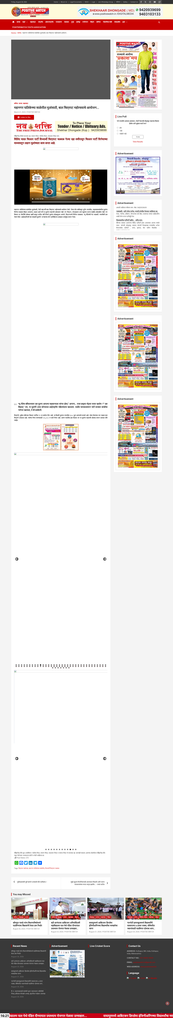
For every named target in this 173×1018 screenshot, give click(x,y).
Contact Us (134, 2)
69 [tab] (52, 667)
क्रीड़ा (78, 22)
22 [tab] (73, 665)
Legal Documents (76, 2)
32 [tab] (100, 665)
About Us (64, 2)
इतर (124, 22)
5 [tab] (27, 665)
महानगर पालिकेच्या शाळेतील (36, 868)
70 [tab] (55, 667)
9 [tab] (37, 665)
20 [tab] (67, 665)
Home (56, 2)
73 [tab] (63, 667)
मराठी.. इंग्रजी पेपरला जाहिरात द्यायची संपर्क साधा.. (134, 214)
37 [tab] (21, 666)
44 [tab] (40, 666)
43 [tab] (37, 666)
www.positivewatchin (148, 967)
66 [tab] (100, 666)
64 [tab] (94, 666)
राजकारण (59, 22)
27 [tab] (86, 665)
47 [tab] (48, 666)
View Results (138, 142)
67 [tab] (102, 666)
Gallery (125, 2)
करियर (98, 22)
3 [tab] (21, 665)
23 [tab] (75, 665)
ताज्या (18, 22)
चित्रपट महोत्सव (23, 868)
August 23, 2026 (57, 932)
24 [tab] (78, 665)
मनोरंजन (85, 22)
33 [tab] (102, 665)
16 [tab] (56, 665)
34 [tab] (105, 665)
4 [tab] (24, 665)
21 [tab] (70, 665)
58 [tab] (78, 666)
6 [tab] (29, 665)
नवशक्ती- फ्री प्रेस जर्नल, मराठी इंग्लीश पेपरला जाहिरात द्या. (137, 228)
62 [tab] (89, 666)
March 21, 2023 (20, 112)
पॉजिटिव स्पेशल (143, 917)
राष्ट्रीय (40, 22)
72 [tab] (60, 667)
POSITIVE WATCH (33, 112)
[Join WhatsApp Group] (60, 127)
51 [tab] (59, 666)
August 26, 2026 (19, 929)
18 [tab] (62, 665)
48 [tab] (51, 666)
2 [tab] (19, 665)
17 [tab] (59, 665)
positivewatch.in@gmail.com (144, 962)
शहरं (23, 22)
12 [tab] (46, 665)
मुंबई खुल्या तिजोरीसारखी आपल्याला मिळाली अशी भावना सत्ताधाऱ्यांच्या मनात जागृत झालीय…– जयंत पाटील (88, 883)
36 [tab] (19, 666)
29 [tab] (92, 665)
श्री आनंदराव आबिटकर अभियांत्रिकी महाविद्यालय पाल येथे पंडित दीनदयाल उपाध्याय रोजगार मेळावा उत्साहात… (65, 925)
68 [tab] (105, 666)
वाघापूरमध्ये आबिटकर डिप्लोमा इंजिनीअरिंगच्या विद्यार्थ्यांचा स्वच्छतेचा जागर (103, 925)
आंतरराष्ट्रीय (49, 22)
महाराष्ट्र (33, 22)
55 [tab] (70, 666)
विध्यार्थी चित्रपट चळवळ (52, 868)
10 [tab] (40, 665)
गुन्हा (72, 22)
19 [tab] (65, 665)
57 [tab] (75, 666)
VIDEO (86, 2)
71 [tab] (58, 667)
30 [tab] (94, 665)
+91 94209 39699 (146, 958)
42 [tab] (35, 666)
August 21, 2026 (95, 932)
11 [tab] (43, 665)
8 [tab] (35, 665)
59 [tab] (81, 666)
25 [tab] (81, 665)
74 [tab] (66, 667)
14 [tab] (51, 665)
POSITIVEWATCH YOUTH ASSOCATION (29, 27)
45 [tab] (43, 666)
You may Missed (21, 894)
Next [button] (104, 559)
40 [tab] (29, 666)
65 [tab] (97, 666)
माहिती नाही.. (123, 134)
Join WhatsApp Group (105, 2)
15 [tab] (54, 665)
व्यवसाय (66, 22)
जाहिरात (118, 2)
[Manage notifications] (167, 1003)
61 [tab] (86, 666)
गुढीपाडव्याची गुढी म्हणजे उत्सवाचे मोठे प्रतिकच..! (32, 882)
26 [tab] (83, 665)
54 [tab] (67, 666)
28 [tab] (89, 665)
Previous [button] (16, 559)
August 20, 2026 (133, 932)
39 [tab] (27, 666)
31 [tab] (97, 665)
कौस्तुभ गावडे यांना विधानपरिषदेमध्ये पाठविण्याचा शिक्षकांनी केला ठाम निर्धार (27, 924)
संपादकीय (117, 22)
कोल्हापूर (21, 917)
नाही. (121, 131)
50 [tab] (56, 666)
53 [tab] (65, 666)
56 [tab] (73, 666)
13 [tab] (48, 665)
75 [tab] (69, 667)
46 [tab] (46, 666)
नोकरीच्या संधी (107, 22)
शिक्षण (92, 22)
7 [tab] (32, 665)
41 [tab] (32, 666)
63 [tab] (92, 666)
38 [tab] (24, 666)
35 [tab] (16, 666)
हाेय (121, 128)
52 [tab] (62, 666)
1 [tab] (16, 665)
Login (93, 2)
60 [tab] (83, 666)
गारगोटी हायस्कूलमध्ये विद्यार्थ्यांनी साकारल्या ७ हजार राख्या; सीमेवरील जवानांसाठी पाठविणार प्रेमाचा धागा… (141, 925)
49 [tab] (54, 666)
